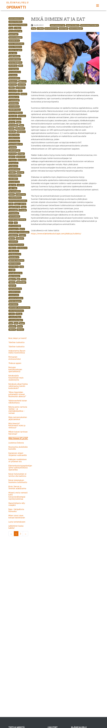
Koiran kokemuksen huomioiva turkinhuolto (17, 481)
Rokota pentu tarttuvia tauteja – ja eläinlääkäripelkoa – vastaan (17, 410)
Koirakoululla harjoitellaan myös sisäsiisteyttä (15, 377)
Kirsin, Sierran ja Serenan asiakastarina (17, 487)
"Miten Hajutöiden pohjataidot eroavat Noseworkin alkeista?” (17, 394)
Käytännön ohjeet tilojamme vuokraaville (17, 454)
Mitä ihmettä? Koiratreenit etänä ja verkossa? (16, 425)
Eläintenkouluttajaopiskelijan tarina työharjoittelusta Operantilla (20, 467)
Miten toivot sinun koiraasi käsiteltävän (16, 516)
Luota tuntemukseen (16, 522)
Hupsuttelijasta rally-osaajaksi (16, 504)
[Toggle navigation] (97, 5)
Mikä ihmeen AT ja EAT (18, 438)
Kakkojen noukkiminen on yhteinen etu (17, 460)
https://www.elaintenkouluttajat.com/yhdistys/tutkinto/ (56, 233)
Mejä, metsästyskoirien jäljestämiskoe (17, 418)
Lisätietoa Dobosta (16, 442)
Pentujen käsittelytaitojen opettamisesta (15, 369)
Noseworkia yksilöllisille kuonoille (18, 448)
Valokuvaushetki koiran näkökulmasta (17, 401)
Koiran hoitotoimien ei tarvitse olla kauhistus (17, 475)
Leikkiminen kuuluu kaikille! (15, 527)
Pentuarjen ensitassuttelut (14, 358)
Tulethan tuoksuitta (16, 342)
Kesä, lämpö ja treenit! (17, 338)
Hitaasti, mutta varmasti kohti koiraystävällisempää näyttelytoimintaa (18, 495)
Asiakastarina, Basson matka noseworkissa (16, 351)
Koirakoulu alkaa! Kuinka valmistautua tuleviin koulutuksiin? (18, 386)
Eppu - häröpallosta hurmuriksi (16, 510)
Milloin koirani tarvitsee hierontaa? (18, 432)
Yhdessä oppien (14, 363)
